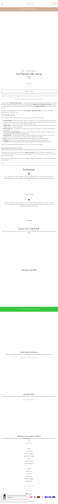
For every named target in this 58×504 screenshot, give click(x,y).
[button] (29, 95)
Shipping (29, 469)
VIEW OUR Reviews (29, 399)
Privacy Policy (29, 451)
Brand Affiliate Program (29, 456)
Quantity (29, 83)
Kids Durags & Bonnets (30, 71)
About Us (29, 449)
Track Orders (29, 476)
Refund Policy (29, 471)
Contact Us (29, 474)
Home (23, 71)
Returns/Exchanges (29, 479)
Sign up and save (29, 486)
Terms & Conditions (29, 454)
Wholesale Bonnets (29, 464)
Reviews (29, 459)
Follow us (29, 443)
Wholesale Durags (29, 461)
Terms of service (29, 481)
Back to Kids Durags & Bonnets (30, 309)
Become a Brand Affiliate (29, 357)
